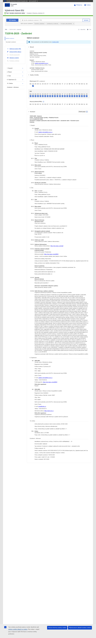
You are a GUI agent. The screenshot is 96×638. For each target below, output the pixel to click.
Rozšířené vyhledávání (39, 23)
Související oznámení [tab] (11, 42)
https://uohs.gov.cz (49, 410)
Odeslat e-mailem (14, 57)
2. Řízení (9, 72)
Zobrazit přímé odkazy (15, 51)
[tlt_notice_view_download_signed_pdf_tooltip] (33, 86)
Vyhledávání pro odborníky (52, 23)
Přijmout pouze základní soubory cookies (80, 627)
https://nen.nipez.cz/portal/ (56, 246)
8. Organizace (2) (11, 79)
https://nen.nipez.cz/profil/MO (51, 254)
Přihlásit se (79, 5)
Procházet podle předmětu (66, 23)
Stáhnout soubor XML (15, 48)
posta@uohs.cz (42, 406)
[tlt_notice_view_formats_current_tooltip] (87, 111)
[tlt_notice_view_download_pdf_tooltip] (30, 96)
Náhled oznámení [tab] (10, 38)
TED (6, 29)
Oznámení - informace (13, 87)
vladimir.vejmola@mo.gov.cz (41, 63)
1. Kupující (10, 68)
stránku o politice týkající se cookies (17, 629)
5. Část (9, 75)
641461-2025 (55, 42)
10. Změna (10, 83)
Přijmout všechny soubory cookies (57, 627)
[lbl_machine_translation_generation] (43, 101)
